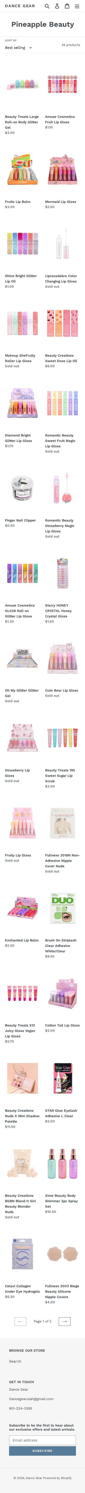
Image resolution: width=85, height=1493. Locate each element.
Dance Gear (20, 5)
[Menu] (77, 6)
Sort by (11, 40)
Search (15, 1361)
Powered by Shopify (57, 1478)
